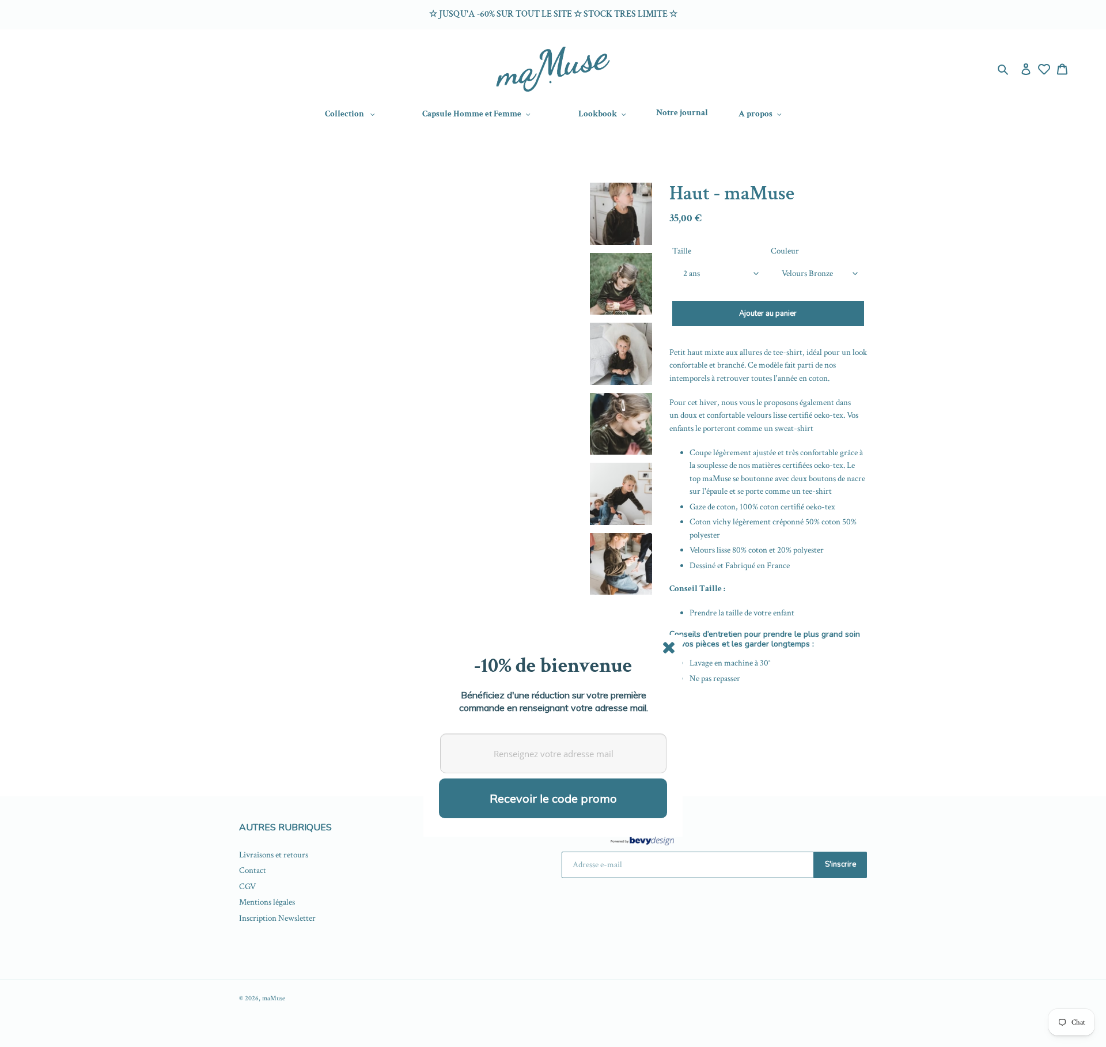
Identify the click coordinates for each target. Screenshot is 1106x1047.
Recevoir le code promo (553, 798)
